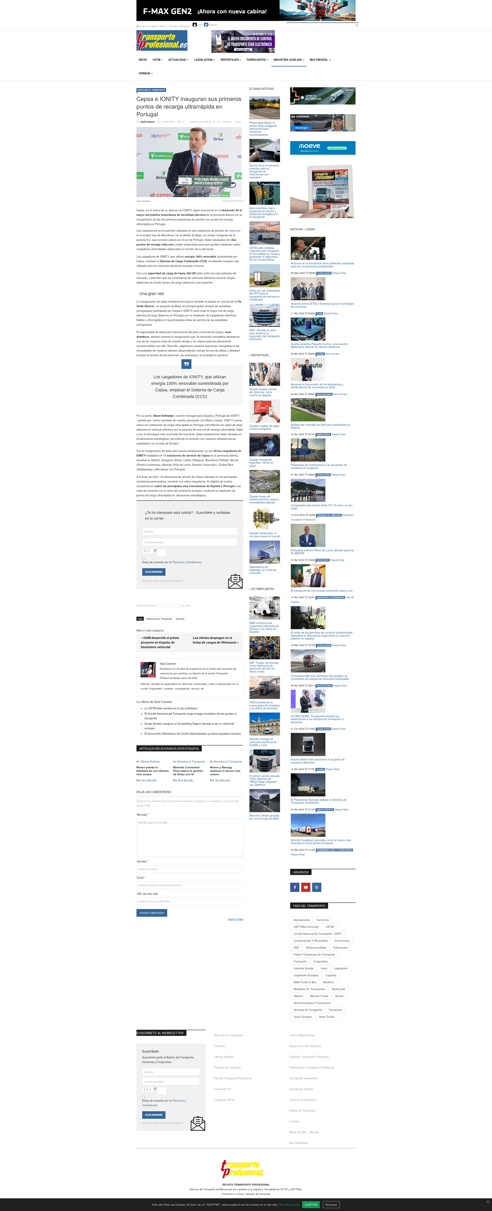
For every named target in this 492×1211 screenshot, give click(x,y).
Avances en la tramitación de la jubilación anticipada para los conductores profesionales (322, 264)
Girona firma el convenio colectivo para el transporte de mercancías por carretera (264, 171)
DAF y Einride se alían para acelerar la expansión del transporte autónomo (264, 334)
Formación (300, 961)
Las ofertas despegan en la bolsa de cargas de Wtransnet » (216, 640)
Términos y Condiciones (187, 562)
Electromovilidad (316, 947)
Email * (141, 877)
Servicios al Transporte (151, 90)
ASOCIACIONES (324, 394)
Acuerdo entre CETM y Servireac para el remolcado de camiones (322, 305)
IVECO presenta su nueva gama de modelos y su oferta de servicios (264, 705)
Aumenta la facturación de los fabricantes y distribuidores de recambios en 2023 (317, 385)
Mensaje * (143, 814)
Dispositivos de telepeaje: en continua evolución (262, 570)
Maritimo (328, 982)
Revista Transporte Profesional (233, 1078)
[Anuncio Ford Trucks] (246, 10)
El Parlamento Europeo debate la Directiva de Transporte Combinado (318, 801)
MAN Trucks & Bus (305, 982)
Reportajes (230, 60)
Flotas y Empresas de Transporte (314, 954)
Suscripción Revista (301, 1089)
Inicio (143, 60)
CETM (156, 60)
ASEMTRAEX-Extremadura (330, 597)
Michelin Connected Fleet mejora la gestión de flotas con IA (188, 771)
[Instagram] (316, 887)
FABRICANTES (323, 434)
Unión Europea (303, 1017)
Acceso (173, 26)
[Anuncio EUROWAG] (323, 122)
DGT (296, 947)
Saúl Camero (148, 121)
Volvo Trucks (326, 1017)
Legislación (203, 60)
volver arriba (235, 919)
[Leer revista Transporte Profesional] (323, 191)
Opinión (144, 73)
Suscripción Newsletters (303, 1078)
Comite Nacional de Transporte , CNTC (318, 934)
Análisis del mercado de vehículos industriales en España (321, 426)
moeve (180, 618)
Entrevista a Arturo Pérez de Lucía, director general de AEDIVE (322, 551)
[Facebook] (294, 887)
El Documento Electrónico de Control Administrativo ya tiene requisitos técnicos (193, 733)
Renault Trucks (319, 996)
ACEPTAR (311, 1204)
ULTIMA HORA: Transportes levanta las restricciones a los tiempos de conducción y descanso (317, 719)
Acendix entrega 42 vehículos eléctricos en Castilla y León (263, 742)
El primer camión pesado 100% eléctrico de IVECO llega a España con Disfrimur (264, 780)
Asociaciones (302, 920)
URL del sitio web (147, 894)
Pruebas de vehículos (227, 1067)
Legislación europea (306, 975)
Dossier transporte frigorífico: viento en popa (261, 462)
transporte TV (222, 1089)
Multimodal (319, 60)
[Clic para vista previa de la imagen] (189, 162)
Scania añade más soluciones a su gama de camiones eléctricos (318, 760)
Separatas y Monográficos (305, 1046)
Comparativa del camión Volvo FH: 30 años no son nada (321, 506)
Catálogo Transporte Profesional (309, 1057)
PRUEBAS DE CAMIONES (329, 515)
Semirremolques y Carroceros (334, 850)
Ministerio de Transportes (309, 989)
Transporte (335, 1010)
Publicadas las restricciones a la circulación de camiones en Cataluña (319, 466)
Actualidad (177, 60)
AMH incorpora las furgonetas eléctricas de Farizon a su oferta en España (264, 627)
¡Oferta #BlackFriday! (302, 1035)
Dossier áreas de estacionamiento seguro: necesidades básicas (264, 499)
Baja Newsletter (298, 1143)
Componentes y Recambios (311, 940)
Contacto (184, 26)
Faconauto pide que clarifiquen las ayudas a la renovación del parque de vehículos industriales (320, 677)
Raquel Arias (339, 273)
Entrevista (323, 560)
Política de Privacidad (302, 1110)
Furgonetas (321, 961)
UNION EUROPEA (325, 809)
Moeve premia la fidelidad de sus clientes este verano (152, 771)
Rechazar (331, 1204)
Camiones (323, 920)
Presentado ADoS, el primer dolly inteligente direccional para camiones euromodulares (263, 128)
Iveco (324, 968)
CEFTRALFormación (306, 927)
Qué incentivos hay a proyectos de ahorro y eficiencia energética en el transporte (263, 212)
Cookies (294, 1121)
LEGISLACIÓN (324, 273)
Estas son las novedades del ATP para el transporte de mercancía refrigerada (264, 295)
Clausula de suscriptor (302, 1100)
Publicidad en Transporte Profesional (311, 1067)
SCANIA (320, 354)
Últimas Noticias (150, 761)
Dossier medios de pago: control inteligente (264, 427)
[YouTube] (305, 887)
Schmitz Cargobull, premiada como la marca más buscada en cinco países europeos (321, 841)
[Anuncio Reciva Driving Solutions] (323, 96)
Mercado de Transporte (228, 1035)
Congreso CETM (224, 1100)
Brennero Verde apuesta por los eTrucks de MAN (264, 816)
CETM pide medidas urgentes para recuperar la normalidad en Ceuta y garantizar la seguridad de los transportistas (264, 254)
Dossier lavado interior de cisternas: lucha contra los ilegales (263, 392)
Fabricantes (256, 60)
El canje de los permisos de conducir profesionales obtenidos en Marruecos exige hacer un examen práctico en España (321, 635)
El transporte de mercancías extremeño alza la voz (322, 590)
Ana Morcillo (148, 780)
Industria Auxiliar (288, 60)
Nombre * (142, 861)
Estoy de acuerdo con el (172, 562)
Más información (289, 1204)
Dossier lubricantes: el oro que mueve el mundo (264, 534)
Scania (339, 996)
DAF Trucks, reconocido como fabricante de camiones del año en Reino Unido (263, 667)
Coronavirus (342, 940)
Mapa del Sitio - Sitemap (304, 1132)
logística (330, 975)
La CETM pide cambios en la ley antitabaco (171, 708)
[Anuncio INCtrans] (283, 41)
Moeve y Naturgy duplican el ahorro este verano (225, 771)
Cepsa (233, 230)
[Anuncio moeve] (323, 148)
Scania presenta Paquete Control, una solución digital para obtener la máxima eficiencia (319, 345)
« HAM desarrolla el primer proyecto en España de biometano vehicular (160, 642)
